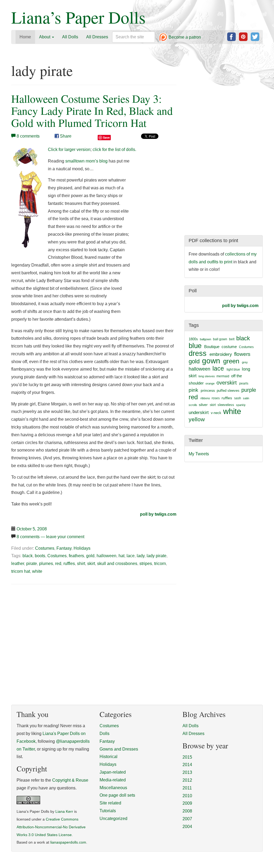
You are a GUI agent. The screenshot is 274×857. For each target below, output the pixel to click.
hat (121, 555)
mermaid (222, 376)
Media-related (113, 780)
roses (216, 398)
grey (245, 362)
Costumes (44, 548)
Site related (110, 803)
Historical (108, 756)
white (37, 571)
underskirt (199, 412)
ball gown (220, 339)
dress (198, 353)
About (45, 37)
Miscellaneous (113, 787)
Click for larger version (69, 149)
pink (193, 390)
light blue (233, 369)
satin (246, 398)
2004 (187, 826)
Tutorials (108, 810)
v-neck (216, 413)
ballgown (205, 339)
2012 (187, 780)
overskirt (226, 383)
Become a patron (184, 37)
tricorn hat (20, 571)
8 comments (28, 136)
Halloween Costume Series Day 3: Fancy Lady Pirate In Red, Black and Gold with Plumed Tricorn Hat (92, 110)
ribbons (205, 398)
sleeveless (226, 405)
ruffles (69, 563)
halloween (106, 555)
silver (203, 404)
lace (131, 555)
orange (210, 383)
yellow (197, 419)
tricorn (160, 563)
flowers (242, 354)
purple (248, 390)
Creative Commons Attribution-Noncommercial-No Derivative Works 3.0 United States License (51, 827)
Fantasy (63, 548)
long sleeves (207, 376)
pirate (31, 563)
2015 (187, 757)
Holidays (82, 548)
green (231, 361)
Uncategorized (113, 818)
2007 (187, 819)
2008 (187, 811)
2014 (187, 764)
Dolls (104, 733)
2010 (187, 795)
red (58, 563)
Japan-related (113, 772)
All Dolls (70, 37)
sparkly (241, 405)
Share (65, 136)
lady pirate (156, 555)
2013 (187, 772)
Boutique (211, 346)
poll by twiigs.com (158, 514)
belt (231, 339)
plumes (46, 563)
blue (195, 346)
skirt (91, 563)
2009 (187, 803)
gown (211, 361)
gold (90, 555)
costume (229, 346)
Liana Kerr (64, 812)
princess (208, 390)
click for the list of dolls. (114, 149)
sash (237, 398)
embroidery (221, 354)
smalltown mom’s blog (86, 161)
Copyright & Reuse (70, 780)
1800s (193, 339)
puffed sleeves (228, 391)
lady (140, 555)
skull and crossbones (117, 563)
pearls (243, 383)
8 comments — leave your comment (50, 536)
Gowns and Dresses (119, 749)
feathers (76, 555)
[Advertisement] (56, 629)
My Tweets (199, 454)
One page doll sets (117, 795)
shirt (81, 563)
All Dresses (97, 37)
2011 (187, 788)
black (27, 555)
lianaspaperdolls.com (68, 842)
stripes (145, 563)
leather (17, 563)
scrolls (193, 405)
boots (40, 555)
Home (25, 37)
